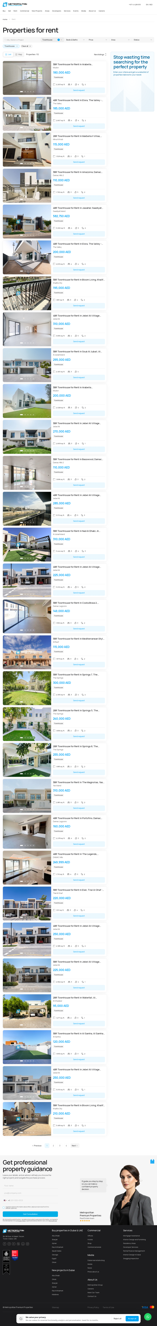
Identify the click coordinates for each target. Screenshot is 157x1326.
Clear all (24, 46)
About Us (92, 11)
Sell (9, 11)
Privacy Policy (21, 1221)
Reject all (117, 1318)
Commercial (24, 11)
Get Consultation (30, 1214)
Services (67, 11)
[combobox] (6, 1200)
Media (83, 11)
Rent (15, 11)
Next (74, 1145)
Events (75, 11)
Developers (56, 11)
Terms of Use (53, 1221)
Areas (47, 11)
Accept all (132, 1318)
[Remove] (17, 46)
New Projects (37, 11)
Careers (102, 11)
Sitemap (55, 1307)
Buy (4, 11)
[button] (47, 78)
